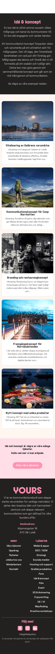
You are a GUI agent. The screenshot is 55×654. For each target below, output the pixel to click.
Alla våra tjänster (27, 465)
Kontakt (13, 569)
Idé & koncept (41, 578)
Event (41, 588)
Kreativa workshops (41, 611)
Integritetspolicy (27, 634)
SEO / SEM (41, 550)
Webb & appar (41, 546)
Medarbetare (13, 564)
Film (41, 583)
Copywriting (41, 597)
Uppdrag (14, 550)
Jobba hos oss (14, 560)
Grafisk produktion (41, 569)
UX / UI (41, 602)
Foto (41, 574)
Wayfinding (41, 606)
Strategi (41, 555)
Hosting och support (41, 564)
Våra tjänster (14, 546)
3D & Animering (41, 592)
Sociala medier (41, 560)
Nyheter (13, 555)
